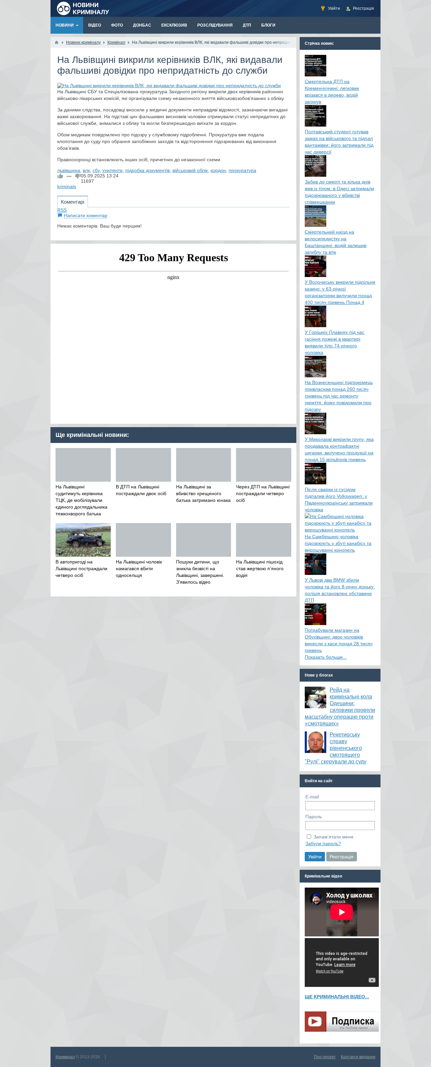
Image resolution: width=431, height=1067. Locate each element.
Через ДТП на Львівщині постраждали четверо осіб (263, 493)
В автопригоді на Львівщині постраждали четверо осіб (81, 568)
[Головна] (56, 42)
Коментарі (72, 202)
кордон (218, 170)
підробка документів (147, 170)
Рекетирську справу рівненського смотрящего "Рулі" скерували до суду (335, 748)
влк (86, 170)
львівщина (68, 170)
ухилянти (112, 170)
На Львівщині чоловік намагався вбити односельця (139, 568)
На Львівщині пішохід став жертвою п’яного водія (260, 568)
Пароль (313, 816)
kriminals (66, 186)
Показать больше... (326, 657)
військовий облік (190, 170)
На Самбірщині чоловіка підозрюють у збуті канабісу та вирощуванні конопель (338, 543)
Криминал (65, 1057)
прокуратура (242, 170)
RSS (62, 210)
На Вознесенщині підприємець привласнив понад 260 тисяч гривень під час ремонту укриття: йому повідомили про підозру (339, 396)
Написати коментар (85, 215)
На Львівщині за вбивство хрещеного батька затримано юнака (203, 493)
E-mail (312, 796)
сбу (96, 170)
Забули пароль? (323, 843)
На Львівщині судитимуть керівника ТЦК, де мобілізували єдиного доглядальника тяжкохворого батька (81, 500)
